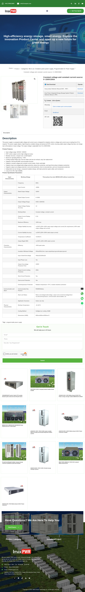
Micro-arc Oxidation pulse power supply (41, 69)
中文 (61, 589)
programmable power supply (14, 322)
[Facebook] (15, 578)
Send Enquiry (12, 527)
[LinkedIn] (25, 578)
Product (16, 69)
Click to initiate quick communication (62, 106)
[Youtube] (29, 578)
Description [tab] (6, 132)
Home (11, 68)
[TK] (22, 578)
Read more (2, 507)
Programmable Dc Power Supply (64, 69)
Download (80, 88)
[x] (18, 578)
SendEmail (56, 112)
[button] (71, 3)
